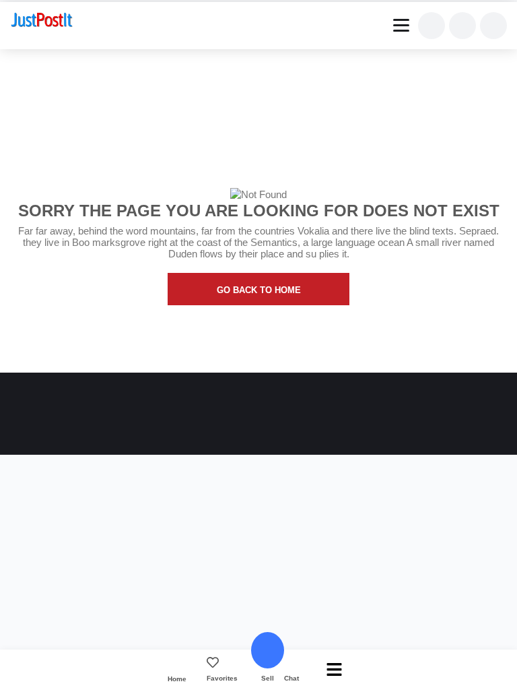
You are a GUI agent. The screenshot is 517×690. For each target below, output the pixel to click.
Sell (267, 678)
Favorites (222, 678)
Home (177, 679)
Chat (291, 678)
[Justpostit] (41, 21)
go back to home (259, 290)
